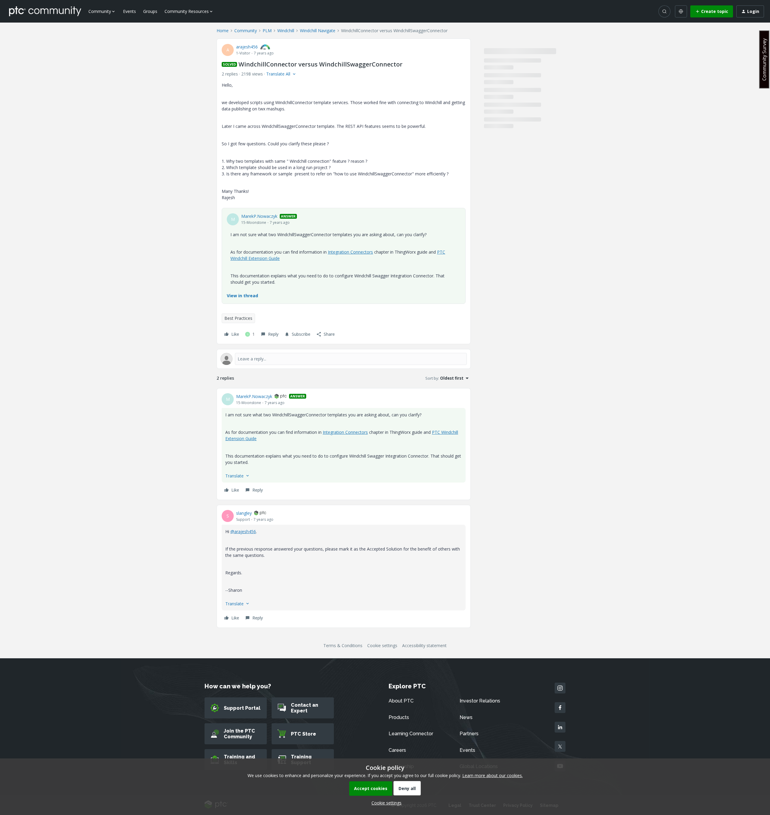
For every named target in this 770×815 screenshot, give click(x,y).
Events (129, 11)
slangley (244, 513)
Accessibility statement (424, 645)
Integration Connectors (350, 252)
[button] (711, 11)
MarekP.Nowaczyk (259, 216)
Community (245, 30)
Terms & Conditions (342, 645)
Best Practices (238, 318)
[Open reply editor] (343, 359)
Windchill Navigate (317, 30)
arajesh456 (247, 47)
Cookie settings (382, 645)
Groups (150, 11)
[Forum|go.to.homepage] (45, 11)
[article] (344, 444)
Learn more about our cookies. (492, 775)
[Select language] (681, 11)
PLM (267, 30)
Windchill (285, 30)
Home (223, 30)
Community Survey (764, 59)
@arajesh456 (243, 531)
